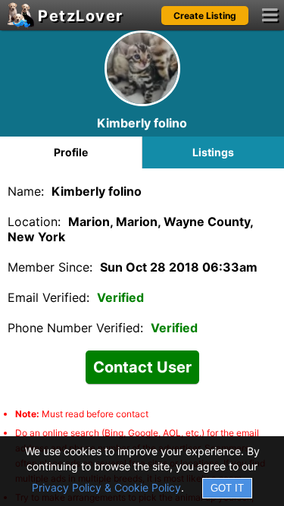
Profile (71, 152)
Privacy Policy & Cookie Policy (106, 487)
